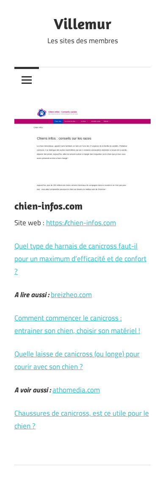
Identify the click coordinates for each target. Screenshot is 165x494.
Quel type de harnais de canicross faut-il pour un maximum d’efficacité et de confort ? (80, 258)
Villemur (82, 23)
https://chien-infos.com (81, 222)
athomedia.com (76, 389)
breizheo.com (71, 294)
